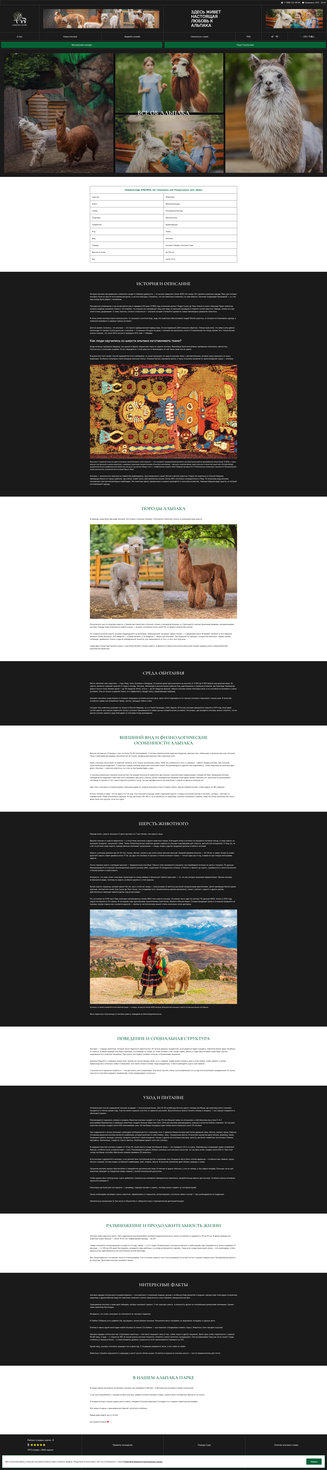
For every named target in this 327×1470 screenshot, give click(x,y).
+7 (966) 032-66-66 (292, 2)
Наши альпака (70, 36)
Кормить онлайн (132, 36)
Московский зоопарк (82, 45)
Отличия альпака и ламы (286, 1445)
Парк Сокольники (245, 45)
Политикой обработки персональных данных (143, 1462)
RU (301, 36)
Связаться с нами (199, 36)
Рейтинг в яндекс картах (39, 1440)
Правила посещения (122, 1445)
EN (305, 36)
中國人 (312, 36)
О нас (19, 36)
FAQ (248, 36)
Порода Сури (204, 1445)
